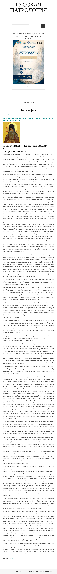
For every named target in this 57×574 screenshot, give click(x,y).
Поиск (43, 26)
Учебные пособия (49, 571)
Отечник (30, 571)
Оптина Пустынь (28, 102)
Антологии (42, 571)
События (26, 571)
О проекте (17, 571)
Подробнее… (28, 86)
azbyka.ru (11, 558)
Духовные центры (28, 98)
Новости (22, 571)
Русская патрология (28, 7)
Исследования (36, 571)
